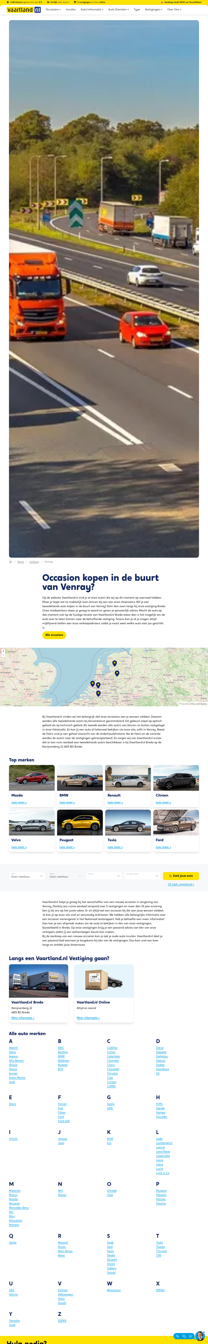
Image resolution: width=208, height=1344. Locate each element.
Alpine (13, 1069)
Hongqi (160, 1112)
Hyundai (161, 1117)
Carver (111, 1052)
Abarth (13, 1048)
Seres (110, 1251)
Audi (12, 1082)
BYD (60, 1069)
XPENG (160, 1290)
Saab (110, 1242)
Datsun (160, 1061)
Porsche (161, 1203)
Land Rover (163, 1151)
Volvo (61, 1299)
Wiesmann (114, 1290)
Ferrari (62, 1104)
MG (11, 1212)
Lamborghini (164, 1143)
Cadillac (112, 1048)
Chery (111, 1065)
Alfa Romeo (16, 1061)
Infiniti (13, 1139)
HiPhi (159, 1104)
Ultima (13, 1294)
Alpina (13, 1065)
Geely (111, 1104)
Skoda (111, 1255)
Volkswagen (65, 1294)
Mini (12, 1216)
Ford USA (64, 1121)
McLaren (14, 1203)
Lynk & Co (162, 1173)
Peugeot (161, 1191)
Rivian (62, 1247)
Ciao (110, 1078)
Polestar (161, 1195)
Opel (110, 1195)
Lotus (159, 1164)
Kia (109, 1143)
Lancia (160, 1147)
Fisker (62, 1112)
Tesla (159, 1242)
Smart (111, 1264)
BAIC (61, 1048)
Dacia (160, 1048)
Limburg (34, 562)
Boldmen (63, 1061)
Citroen (111, 1082)
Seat (110, 1247)
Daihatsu (162, 1056)
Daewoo (161, 1052)
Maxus (13, 1195)
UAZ (11, 1290)
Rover (61, 1255)
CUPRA (111, 1086)
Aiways (13, 1056)
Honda (160, 1108)
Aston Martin (17, 1078)
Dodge (160, 1065)
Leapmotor (163, 1156)
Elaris (12, 1104)
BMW (61, 1056)
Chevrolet (113, 1069)
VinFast (63, 1290)
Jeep (61, 1143)
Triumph (161, 1251)
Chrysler (112, 1073)
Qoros (12, 1242)
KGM (110, 1139)
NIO (60, 1191)
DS (158, 1073)
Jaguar (62, 1139)
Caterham (113, 1056)
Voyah (62, 1303)
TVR (158, 1255)
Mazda (13, 1199)
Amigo (13, 1073)
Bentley (63, 1052)
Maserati (14, 1191)
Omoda (112, 1191)
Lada (159, 1139)
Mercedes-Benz (19, 1208)
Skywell (112, 1260)
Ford (61, 1117)
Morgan (14, 1225)
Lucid (159, 1169)
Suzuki (111, 1272)
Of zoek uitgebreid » (181, 884)
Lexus (159, 1160)
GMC (110, 1108)
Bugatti (63, 1065)
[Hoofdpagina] (10, 562)
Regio (21, 562)
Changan (113, 1061)
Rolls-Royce (65, 1251)
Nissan (62, 1195)
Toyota (160, 1247)
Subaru (111, 1268)
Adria (12, 1052)
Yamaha (14, 1321)
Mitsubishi (15, 1220)
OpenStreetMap (188, 704)
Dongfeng (162, 1069)
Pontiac (161, 1199)
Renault (63, 1242)
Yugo (12, 1325)
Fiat (60, 1108)
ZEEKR (62, 1321)
